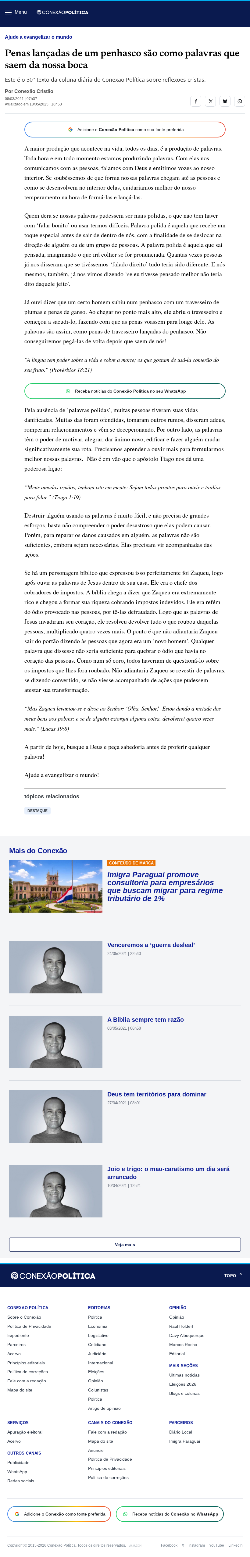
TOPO (233, 1275)
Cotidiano (97, 1344)
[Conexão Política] (62, 12)
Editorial (177, 1353)
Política (95, 1317)
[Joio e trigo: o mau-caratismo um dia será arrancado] (55, 1191)
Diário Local (180, 1432)
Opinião (95, 1380)
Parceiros (16, 1344)
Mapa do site (19, 1390)
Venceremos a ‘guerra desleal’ (151, 945)
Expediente (18, 1335)
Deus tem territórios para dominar (156, 1094)
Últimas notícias (184, 1375)
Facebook (169, 1545)
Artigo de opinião (104, 1408)
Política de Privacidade (29, 1326)
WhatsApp (17, 1471)
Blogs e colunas (184, 1393)
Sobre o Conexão (24, 1317)
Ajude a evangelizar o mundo (38, 37)
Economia (97, 1326)
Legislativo (98, 1335)
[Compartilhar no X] (210, 101)
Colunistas (98, 1390)
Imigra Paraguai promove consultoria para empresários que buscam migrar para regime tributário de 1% (165, 886)
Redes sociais (20, 1480)
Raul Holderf (181, 1326)
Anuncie (96, 1450)
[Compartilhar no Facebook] (195, 101)
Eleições (96, 1371)
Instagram (196, 1545)
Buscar (21, 29)
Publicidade (18, 1462)
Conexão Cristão (33, 91)
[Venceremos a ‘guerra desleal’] (55, 967)
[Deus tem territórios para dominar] (55, 1116)
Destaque (37, 811)
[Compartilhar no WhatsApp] (239, 101)
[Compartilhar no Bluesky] (225, 101)
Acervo (14, 1353)
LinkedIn (235, 1545)
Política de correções (27, 1371)
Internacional (100, 1362)
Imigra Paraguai (184, 1441)
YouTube (216, 1545)
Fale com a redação (26, 1380)
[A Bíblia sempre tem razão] (55, 1042)
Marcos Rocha (183, 1344)
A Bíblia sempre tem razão (145, 1019)
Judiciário (97, 1353)
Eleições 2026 (182, 1384)
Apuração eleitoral (24, 1432)
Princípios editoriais (26, 1362)
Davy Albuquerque (187, 1335)
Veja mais (125, 1244)
